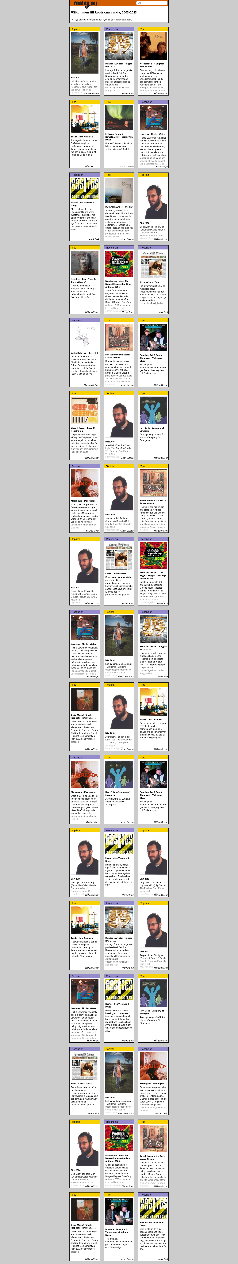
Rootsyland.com (122, 20)
